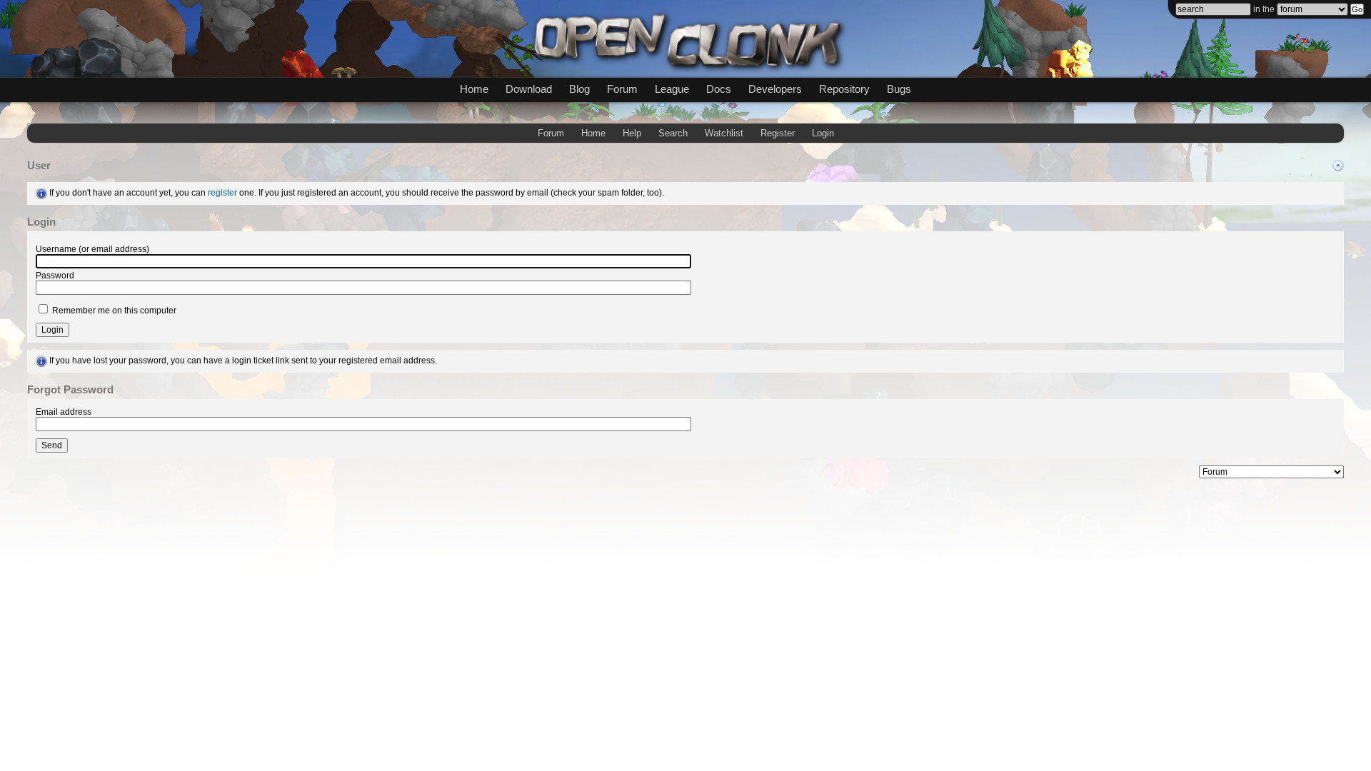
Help (632, 133)
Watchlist (724, 133)
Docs (718, 89)
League (672, 89)
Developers (775, 89)
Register (777, 133)
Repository (844, 89)
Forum (622, 89)
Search (673, 133)
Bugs (899, 89)
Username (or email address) (92, 249)
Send (51, 445)
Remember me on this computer (113, 311)
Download (529, 89)
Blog (579, 89)
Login (823, 133)
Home (474, 89)
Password (55, 276)
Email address (63, 412)
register (222, 193)
